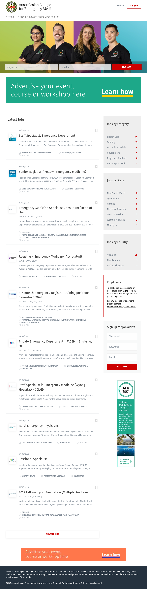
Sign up (134, 6)
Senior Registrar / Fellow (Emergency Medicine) (52, 172)
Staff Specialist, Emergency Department (47, 135)
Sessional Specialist (33, 459)
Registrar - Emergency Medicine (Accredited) (50, 256)
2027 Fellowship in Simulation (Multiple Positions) (54, 492)
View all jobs (52, 534)
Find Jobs (126, 67)
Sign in (120, 5)
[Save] (93, 131)
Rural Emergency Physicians (39, 426)
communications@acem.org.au (121, 307)
